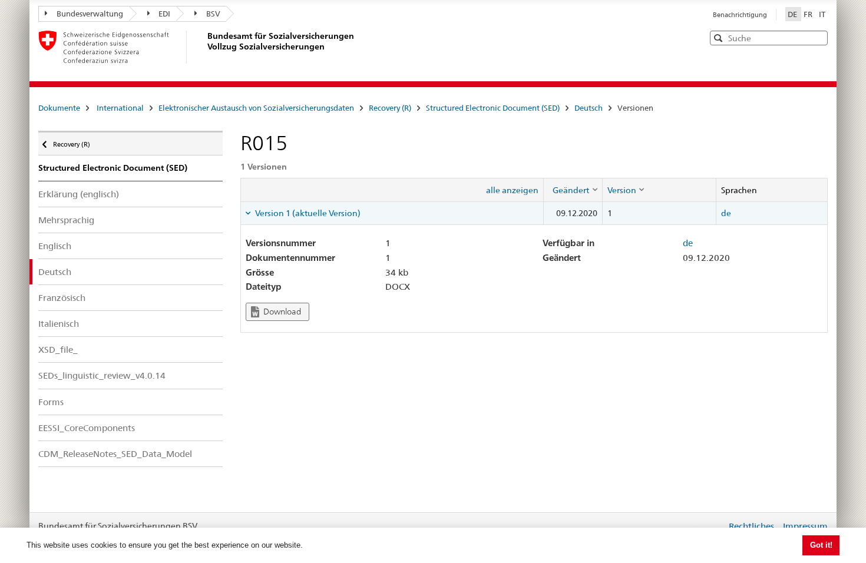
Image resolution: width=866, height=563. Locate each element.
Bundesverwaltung (90, 13)
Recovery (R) (390, 107)
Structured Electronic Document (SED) (493, 107)
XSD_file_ (58, 349)
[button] (817, 37)
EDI (164, 13)
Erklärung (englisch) (78, 194)
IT (822, 14)
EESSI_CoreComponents (86, 427)
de (726, 213)
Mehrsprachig (66, 220)
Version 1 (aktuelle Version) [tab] (307, 213)
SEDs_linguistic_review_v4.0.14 (102, 375)
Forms (51, 402)
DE (793, 14)
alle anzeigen (512, 190)
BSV (213, 13)
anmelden (709, 525)
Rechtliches (751, 526)
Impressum (805, 526)
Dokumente (59, 107)
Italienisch (58, 323)
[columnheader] (572, 189)
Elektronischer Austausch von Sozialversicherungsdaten (256, 107)
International (120, 107)
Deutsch (588, 107)
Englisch (54, 245)
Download (281, 311)
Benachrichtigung (740, 15)
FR (809, 14)
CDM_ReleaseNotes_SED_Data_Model (115, 453)
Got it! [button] (821, 545)
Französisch (61, 297)
